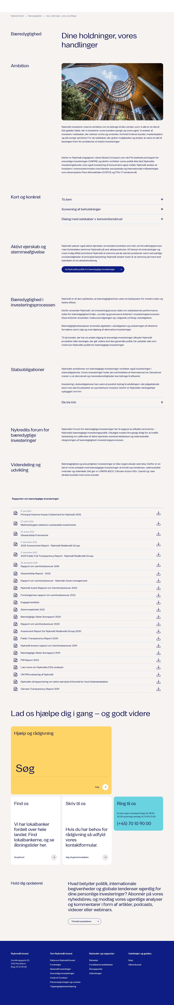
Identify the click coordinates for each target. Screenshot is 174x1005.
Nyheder (93, 960)
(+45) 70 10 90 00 (134, 823)
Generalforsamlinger (60, 969)
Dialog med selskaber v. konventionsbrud (92, 219)
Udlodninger (95, 973)
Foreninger (55, 964)
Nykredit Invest (17, 16)
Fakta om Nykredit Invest (62, 960)
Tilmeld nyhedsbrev (81, 921)
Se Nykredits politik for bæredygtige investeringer (90, 269)
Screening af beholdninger (81, 209)
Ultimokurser (135, 964)
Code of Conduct (58, 977)
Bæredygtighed (35, 16)
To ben (67, 199)
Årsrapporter (95, 969)
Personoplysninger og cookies (65, 982)
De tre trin (69, 402)
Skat (130, 960)
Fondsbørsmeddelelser (101, 964)
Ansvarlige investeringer (62, 973)
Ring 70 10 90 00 (19, 967)
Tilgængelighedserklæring (63, 986)
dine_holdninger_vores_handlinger (61, 16)
